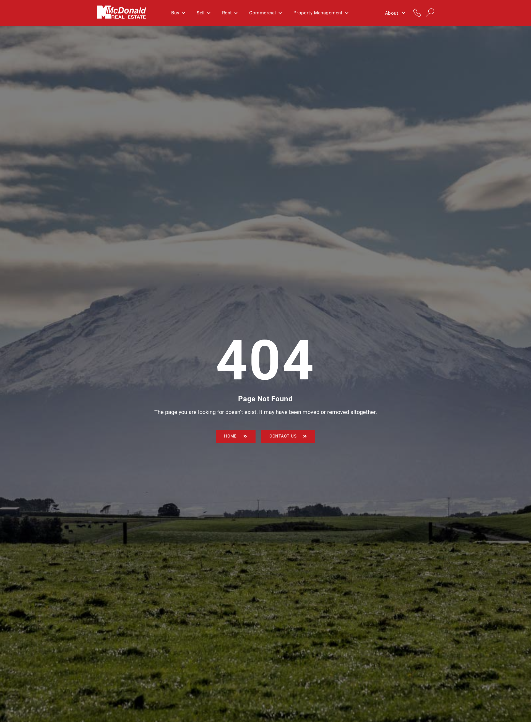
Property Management (318, 12)
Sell (201, 12)
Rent (227, 12)
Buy (175, 12)
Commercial (262, 12)
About (391, 13)
